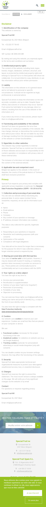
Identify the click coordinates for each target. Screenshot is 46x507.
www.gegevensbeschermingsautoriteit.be (17, 312)
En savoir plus (33, 500)
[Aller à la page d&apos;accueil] (5, 5)
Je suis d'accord (33, 493)
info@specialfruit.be (24, 453)
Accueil (16, 14)
